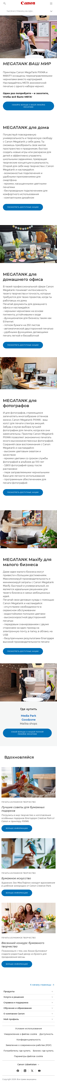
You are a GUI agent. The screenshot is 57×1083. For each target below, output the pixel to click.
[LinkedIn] (25, 1071)
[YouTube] (39, 1071)
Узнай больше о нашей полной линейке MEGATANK (27, 733)
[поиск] (4, 3)
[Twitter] (32, 1071)
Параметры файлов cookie (28, 1056)
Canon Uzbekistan (27, 1064)
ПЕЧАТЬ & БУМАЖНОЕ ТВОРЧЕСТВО (18, 802)
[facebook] (18, 1071)
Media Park (28, 715)
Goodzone (29, 719)
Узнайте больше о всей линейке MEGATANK (28, 106)
